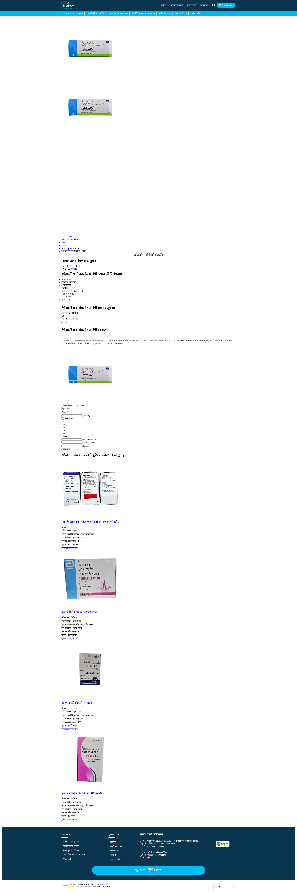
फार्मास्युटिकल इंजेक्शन (73, 13)
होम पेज (164, 5)
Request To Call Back (71, 239)
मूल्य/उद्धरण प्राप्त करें (70, 266)
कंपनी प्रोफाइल (177, 5)
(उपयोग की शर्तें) (103, 884)
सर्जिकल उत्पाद (165, 13)
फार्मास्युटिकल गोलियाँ (96, 13)
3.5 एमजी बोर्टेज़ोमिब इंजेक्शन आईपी (76, 702)
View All (67, 859)
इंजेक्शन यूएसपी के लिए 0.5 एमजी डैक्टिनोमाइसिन (82, 793)
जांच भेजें (68, 236)
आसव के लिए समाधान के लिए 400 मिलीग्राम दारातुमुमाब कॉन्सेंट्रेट (90, 521)
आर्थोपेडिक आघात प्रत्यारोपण (143, 13)
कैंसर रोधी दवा (181, 13)
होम (63, 242)
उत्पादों (64, 245)
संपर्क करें (204, 5)
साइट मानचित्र (115, 859)
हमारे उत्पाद (192, 5)
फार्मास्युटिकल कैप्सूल (119, 13)
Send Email (228, 5)
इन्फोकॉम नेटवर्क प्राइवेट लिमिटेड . (87, 886)
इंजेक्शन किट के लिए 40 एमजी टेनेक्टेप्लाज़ (79, 612)
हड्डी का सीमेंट (196, 13)
